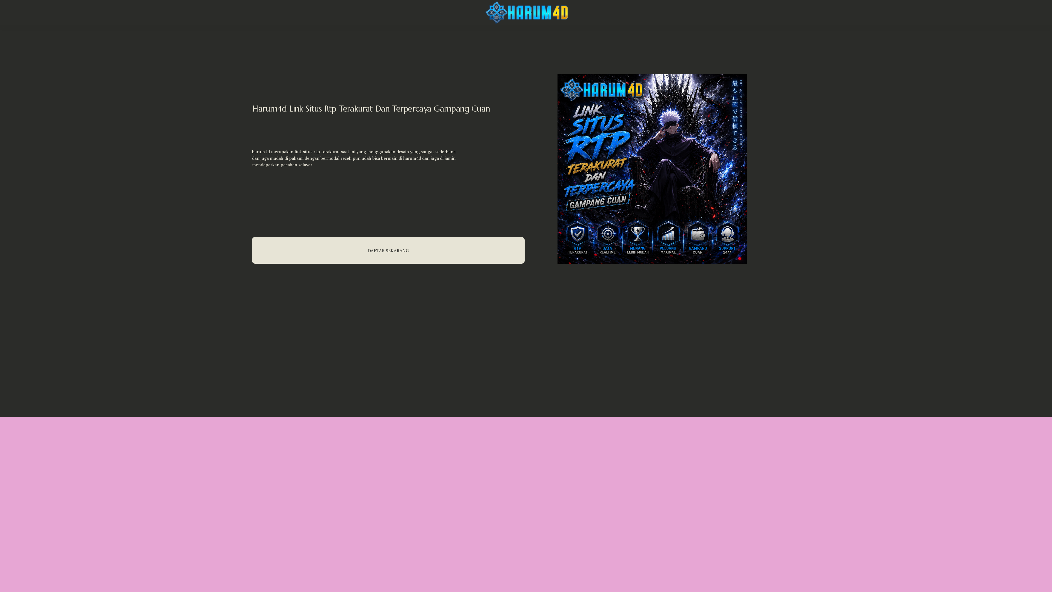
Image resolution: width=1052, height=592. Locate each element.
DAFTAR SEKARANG (388, 250)
